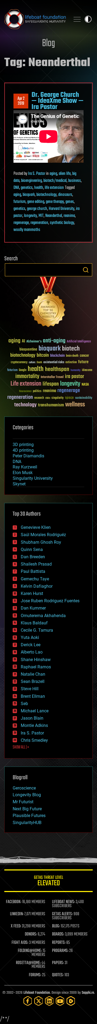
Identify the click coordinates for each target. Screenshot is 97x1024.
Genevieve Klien (36, 527)
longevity (30, 215)
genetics (27, 187)
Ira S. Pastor (36, 173)
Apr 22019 (21, 101)
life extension (54, 187)
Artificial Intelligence (79, 341)
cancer (84, 356)
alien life (65, 173)
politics (37, 391)
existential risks (53, 362)
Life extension (26, 383)
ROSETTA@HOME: (28, 963)
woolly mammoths (26, 229)
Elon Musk (23, 472)
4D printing (23, 450)
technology (25, 405)
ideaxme (87, 370)
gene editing (35, 201)
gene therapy (55, 201)
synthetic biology (62, 222)
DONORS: (31, 934)
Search (85, 269)
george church (37, 208)
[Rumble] (71, 1001)
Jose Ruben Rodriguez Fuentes (50, 600)
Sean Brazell (32, 681)
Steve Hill (30, 688)
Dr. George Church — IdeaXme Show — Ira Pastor (58, 101)
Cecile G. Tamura (37, 630)
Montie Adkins (34, 725)
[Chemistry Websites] (48, 303)
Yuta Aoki (30, 637)
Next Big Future (27, 808)
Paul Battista (33, 571)
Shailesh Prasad (36, 564)
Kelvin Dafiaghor (37, 586)
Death (39, 362)
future (83, 362)
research (39, 398)
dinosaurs (65, 194)
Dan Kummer (33, 608)
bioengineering (31, 180)
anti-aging (54, 341)
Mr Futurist (23, 801)
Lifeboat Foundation (36, 993)
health (38, 187)
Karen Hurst (32, 593)
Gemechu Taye (35, 578)
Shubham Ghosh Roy (41, 542)
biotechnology (46, 194)
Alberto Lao (32, 652)
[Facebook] (27, 1001)
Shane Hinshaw (36, 659)
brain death (72, 356)
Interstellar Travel (52, 377)
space (69, 397)
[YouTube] (60, 1001)
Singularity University (33, 478)
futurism (19, 201)
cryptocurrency (19, 362)
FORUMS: (35, 975)
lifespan (51, 384)
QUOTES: (58, 975)
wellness (75, 404)
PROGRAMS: (60, 950)
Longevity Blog (27, 794)
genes (69, 201)
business (74, 180)
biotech (71, 348)
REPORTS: (58, 942)
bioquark (29, 194)
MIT (41, 215)
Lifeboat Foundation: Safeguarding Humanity (35, 19)
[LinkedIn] (49, 1001)
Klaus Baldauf (34, 622)
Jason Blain (32, 718)
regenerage (21, 222)
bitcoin (43, 355)
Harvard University (61, 208)
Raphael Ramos (36, 666)
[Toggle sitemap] (77, 19)
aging (53, 173)
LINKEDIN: (16, 914)
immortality (27, 376)
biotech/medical (55, 180)
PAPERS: (58, 963)
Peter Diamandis (28, 455)
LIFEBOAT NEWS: (63, 902)
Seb (24, 703)
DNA (16, 187)
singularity (57, 398)
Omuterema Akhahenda (43, 615)
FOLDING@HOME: (30, 950)
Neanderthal (53, 215)
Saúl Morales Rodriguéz (43, 534)
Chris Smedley (34, 740)
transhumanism (51, 405)
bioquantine (28, 349)
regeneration (39, 222)
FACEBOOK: (13, 902)
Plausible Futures (29, 815)
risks (47, 398)
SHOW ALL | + (21, 747)
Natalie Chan (33, 674)
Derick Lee (30, 644)
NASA (85, 385)
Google (22, 370)
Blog (48, 43)
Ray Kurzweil (25, 467)
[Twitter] (38, 1001)
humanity (76, 370)
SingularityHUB (27, 822)
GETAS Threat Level (48, 881)
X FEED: (16, 926)
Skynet (19, 484)
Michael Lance (34, 710)
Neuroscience (25, 391)
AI (23, 341)
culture (32, 362)
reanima (69, 215)
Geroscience (24, 788)
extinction (71, 362)
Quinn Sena (32, 549)
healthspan (57, 369)
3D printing (23, 444)
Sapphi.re (88, 993)
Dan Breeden (33, 556)
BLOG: (56, 926)
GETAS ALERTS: (62, 914)
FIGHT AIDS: (20, 942)
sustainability (83, 398)
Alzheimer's (33, 342)
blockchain (57, 356)
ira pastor (74, 376)
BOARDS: (58, 934)
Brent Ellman (33, 696)
